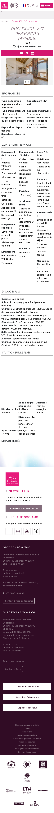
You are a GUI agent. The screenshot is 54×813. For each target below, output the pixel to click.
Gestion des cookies (27, 752)
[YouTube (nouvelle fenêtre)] (27, 531)
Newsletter (19, 491)
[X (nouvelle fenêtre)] (36, 531)
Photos (21, 53)
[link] (14, 5)
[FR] (24, 5)
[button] (36, 5)
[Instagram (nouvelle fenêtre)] (18, 531)
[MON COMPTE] (33, 5)
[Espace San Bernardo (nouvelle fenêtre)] (11, 790)
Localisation (27, 53)
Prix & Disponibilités (32, 53)
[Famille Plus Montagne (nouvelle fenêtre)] (11, 764)
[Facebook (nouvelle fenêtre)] (9, 531)
